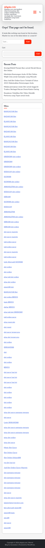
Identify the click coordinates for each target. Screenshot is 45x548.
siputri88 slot (9, 287)
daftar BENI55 (9, 307)
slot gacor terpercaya (12, 332)
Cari (3, 48)
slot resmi (7, 327)
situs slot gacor (9, 443)
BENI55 (7, 367)
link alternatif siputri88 (12, 508)
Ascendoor (14, 545)
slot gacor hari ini (10, 372)
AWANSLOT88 (9, 212)
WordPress (31, 545)
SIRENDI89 (8, 162)
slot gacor (7, 418)
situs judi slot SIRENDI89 (13, 312)
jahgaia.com (10, 7)
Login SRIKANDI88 (11, 423)
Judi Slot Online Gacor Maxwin (15, 468)
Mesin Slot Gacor (10, 448)
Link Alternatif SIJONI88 (13, 262)
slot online (8, 267)
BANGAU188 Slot (11, 112)
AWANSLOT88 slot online (13, 187)
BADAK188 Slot (10, 117)
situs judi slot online (11, 277)
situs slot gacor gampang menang (16, 413)
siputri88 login (9, 513)
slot (5, 352)
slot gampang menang (12, 473)
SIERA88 (7, 197)
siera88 (6, 518)
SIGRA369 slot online (12, 172)
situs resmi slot (9, 322)
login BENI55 (9, 302)
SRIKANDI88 (9, 347)
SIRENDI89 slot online (12, 157)
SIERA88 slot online (11, 222)
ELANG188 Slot (10, 122)
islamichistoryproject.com (13, 503)
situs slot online (10, 282)
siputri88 (7, 528)
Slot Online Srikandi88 (12, 458)
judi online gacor (10, 242)
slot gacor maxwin (11, 232)
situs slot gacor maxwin (13, 498)
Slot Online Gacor (10, 453)
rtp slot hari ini (9, 463)
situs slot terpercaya (11, 337)
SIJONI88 (7, 177)
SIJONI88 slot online (11, 182)
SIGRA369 (8, 207)
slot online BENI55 (11, 297)
